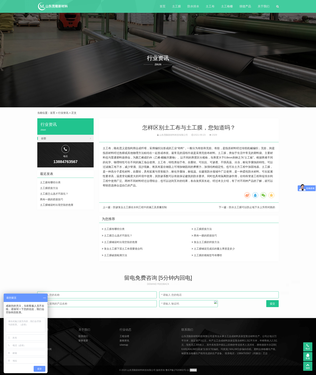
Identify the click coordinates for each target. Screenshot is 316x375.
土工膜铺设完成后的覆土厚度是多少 (214, 248)
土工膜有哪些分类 (114, 228)
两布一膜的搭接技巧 (205, 235)
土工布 (210, 6)
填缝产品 (245, 6)
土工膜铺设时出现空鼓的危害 (120, 242)
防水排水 (193, 6)
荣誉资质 (83, 340)
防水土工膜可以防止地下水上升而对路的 (252, 207)
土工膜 (176, 6)
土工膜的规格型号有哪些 (207, 255)
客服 (308, 358)
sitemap (124, 344)
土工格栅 (227, 6)
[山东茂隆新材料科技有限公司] (52, 6)
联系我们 (83, 336)
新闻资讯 (124, 340)
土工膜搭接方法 (202, 228)
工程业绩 (124, 336)
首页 (162, 6)
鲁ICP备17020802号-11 (177, 370)
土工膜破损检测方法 (115, 255)
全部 (43, 138)
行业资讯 (63, 112)
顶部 (308, 368)
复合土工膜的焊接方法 (206, 242)
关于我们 (263, 6)
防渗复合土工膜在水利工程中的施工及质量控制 (140, 207)
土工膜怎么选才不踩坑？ (117, 235)
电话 (308, 348)
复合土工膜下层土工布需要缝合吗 (122, 248)
